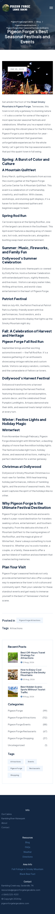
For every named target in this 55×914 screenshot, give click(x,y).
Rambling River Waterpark (13, 818)
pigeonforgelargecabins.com (15, 903)
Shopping (14, 775)
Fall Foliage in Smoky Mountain (27, 869)
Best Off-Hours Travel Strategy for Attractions (33, 655)
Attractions (16, 628)
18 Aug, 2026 (28, 697)
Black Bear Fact (27, 874)
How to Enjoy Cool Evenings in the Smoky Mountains (33, 672)
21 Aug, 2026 (28, 662)
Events (31, 762)
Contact (5, 827)
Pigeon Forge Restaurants (22, 731)
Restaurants (34, 768)
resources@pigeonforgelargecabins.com (20, 890)
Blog (27, 842)
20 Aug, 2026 (29, 679)
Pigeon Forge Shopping (21, 738)
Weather (27, 852)
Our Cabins (6, 814)
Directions (28, 856)
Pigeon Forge (15, 710)
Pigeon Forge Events (19, 724)
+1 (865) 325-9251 (10, 894)
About (4, 823)
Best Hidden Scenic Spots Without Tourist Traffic (33, 689)
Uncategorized (16, 745)
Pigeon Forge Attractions (29, 620)
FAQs (27, 847)
